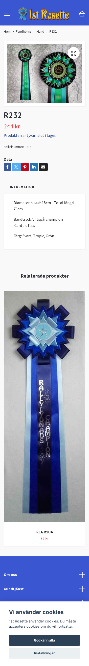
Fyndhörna (23, 53)
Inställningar (44, 653)
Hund (40, 53)
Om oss (10, 596)
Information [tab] (22, 209)
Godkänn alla (44, 640)
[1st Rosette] (44, 25)
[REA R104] (44, 430)
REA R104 (44, 553)
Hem (7, 53)
